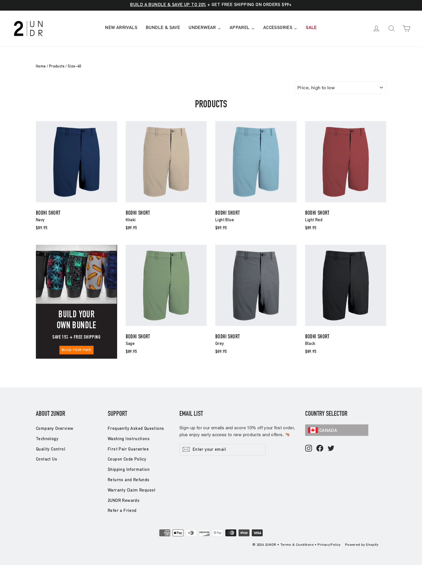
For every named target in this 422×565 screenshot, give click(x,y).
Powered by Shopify (361, 545)
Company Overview (54, 429)
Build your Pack (76, 350)
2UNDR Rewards (124, 501)
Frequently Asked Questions (136, 429)
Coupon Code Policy (127, 459)
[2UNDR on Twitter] (331, 449)
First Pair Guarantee (128, 449)
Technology (47, 439)
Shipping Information (129, 470)
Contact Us (46, 459)
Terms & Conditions (297, 545)
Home (41, 67)
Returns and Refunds (129, 480)
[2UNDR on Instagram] (308, 449)
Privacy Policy (329, 545)
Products (57, 67)
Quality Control (50, 449)
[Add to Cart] (76, 201)
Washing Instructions (129, 439)
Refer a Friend (122, 511)
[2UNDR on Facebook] (319, 449)
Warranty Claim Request (132, 490)
